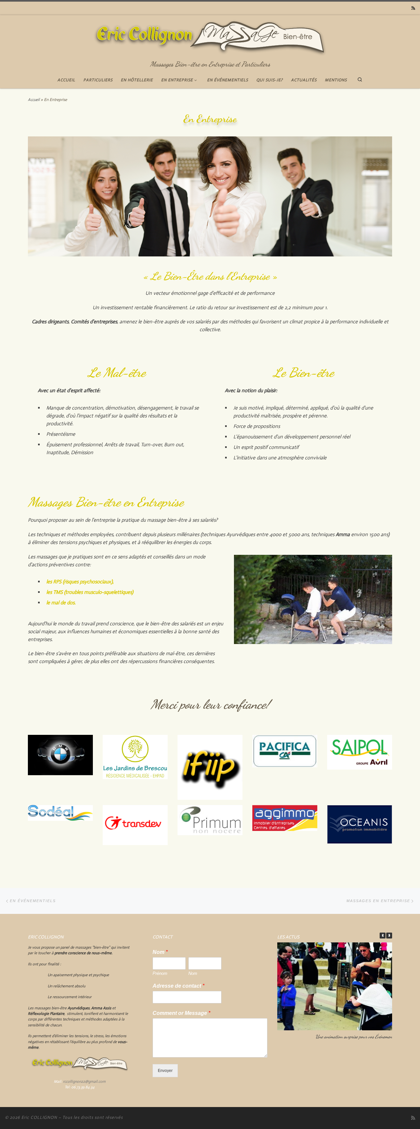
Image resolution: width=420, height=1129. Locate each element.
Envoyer (165, 1070)
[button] (389, 935)
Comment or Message (181, 1013)
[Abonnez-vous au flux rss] (413, 8)
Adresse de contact (178, 986)
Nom (160, 952)
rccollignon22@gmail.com (84, 1081)
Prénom (160, 973)
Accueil (34, 99)
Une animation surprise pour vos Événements (355, 1036)
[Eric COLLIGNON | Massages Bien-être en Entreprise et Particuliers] (210, 36)
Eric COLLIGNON (39, 1117)
